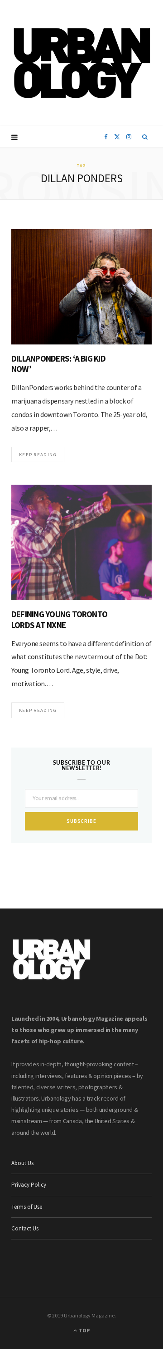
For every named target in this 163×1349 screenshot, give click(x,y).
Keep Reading (38, 454)
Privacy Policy (28, 1184)
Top (84, 1330)
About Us (22, 1163)
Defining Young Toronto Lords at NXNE (59, 619)
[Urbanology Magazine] (82, 63)
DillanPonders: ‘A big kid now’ (58, 364)
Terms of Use (26, 1207)
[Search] (145, 137)
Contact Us (24, 1228)
